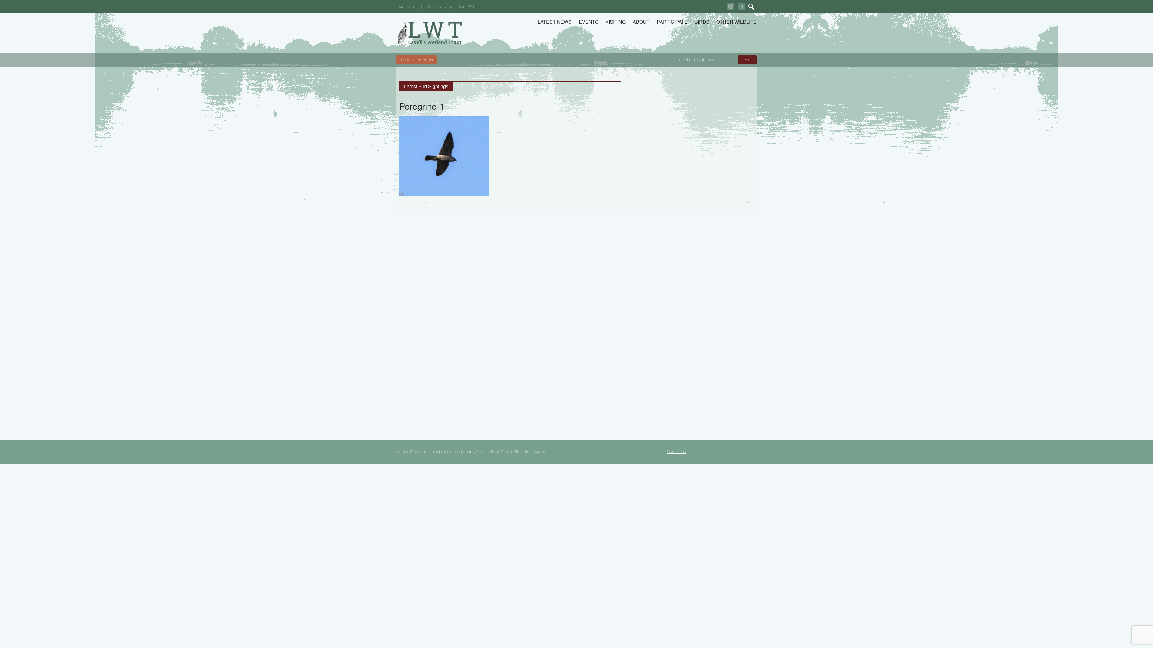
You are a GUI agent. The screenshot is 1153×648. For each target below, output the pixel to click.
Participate (672, 21)
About (641, 21)
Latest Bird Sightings (695, 60)
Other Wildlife (736, 21)
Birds (702, 21)
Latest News (555, 21)
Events (588, 21)
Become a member (416, 60)
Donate (747, 60)
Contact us (406, 6)
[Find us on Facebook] (741, 6)
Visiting (615, 21)
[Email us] (730, 6)
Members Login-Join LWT (451, 6)
